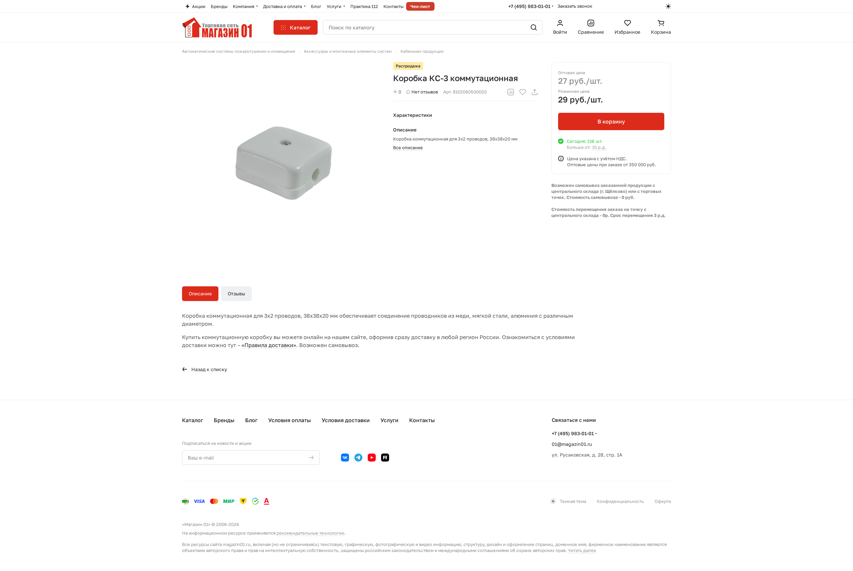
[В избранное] (522, 92)
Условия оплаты (289, 420)
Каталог (192, 420)
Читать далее (582, 550)
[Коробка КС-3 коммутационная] (281, 161)
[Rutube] (385, 458)
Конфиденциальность (620, 501)
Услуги (389, 420)
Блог (251, 420)
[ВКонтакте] (345, 458)
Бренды (224, 420)
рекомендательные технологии (310, 533)
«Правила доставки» (268, 345)
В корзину (611, 121)
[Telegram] (358, 458)
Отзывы (236, 293)
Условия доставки (346, 420)
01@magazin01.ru (572, 444)
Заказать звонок (574, 6)
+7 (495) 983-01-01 (529, 6)
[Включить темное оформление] (668, 6)
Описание (200, 293)
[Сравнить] (510, 92)
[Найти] (533, 27)
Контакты (422, 420)
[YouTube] (372, 458)
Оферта (663, 501)
